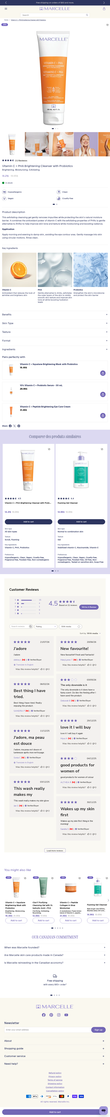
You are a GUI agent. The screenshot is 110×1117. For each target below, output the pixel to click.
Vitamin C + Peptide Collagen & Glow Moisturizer (69, 905)
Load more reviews (55, 850)
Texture (55, 332)
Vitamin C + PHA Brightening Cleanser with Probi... (28, 503)
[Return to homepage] (55, 1006)
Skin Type (55, 323)
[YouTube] (66, 1015)
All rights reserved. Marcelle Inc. (55, 1102)
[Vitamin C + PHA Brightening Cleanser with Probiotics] (28, 469)
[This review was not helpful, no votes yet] (46, 669)
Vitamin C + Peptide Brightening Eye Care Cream (45, 406)
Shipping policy (55, 1083)
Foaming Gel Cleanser (68, 503)
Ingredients (55, 349)
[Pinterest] (51, 1015)
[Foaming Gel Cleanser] (81, 469)
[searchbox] (19, 626)
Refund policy (55, 1073)
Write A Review (89, 607)
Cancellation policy (55, 1091)
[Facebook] (44, 1015)
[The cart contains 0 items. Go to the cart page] (104, 8)
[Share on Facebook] (10, 426)
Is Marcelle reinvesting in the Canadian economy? (54, 962)
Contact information (55, 1087)
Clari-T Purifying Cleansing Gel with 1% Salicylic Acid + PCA (42, 905)
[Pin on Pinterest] (18, 426)
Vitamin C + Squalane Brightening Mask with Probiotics (49, 364)
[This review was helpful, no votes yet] (42, 669)
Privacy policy (55, 1076)
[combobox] (46, 626)
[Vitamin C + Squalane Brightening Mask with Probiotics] (16, 887)
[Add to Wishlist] (107, 25)
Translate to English (24, 664)
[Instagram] (59, 1015)
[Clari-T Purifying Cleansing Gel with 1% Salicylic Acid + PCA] (44, 887)
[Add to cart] (103, 373)
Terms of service (55, 1080)
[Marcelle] (55, 8)
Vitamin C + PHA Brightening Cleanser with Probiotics (28, 20)
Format (55, 340)
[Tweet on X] (14, 426)
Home (6, 20)
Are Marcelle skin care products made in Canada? (54, 955)
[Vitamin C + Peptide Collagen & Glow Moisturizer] (71, 887)
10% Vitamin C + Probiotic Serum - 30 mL (41, 385)
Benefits (55, 314)
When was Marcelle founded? (54, 947)
